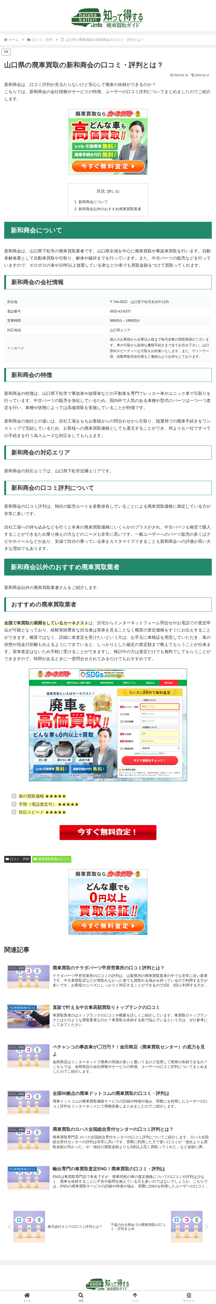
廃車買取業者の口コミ (54, 859)
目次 (101, 191)
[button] (199, 887)
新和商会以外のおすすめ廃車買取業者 (109, 209)
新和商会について (93, 202)
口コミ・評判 (19, 859)
